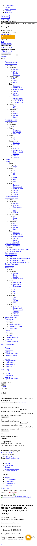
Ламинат (8, 159)
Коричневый (17, 88)
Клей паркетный (11, 328)
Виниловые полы (11, 119)
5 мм (14, 299)
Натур (15, 113)
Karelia (15, 73)
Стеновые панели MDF (17, 260)
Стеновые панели (11, 253)
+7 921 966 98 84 (6, 51)
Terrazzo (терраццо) (11, 264)
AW (10, 335)
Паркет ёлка (9, 319)
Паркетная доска (11, 62)
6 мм (14, 302)
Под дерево (17, 130)
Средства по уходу (11, 337)
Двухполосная (18, 99)
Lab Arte (16, 205)
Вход (2, 344)
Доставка (8, 11)
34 (14, 174)
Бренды (7, 352)
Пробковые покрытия (12, 244)
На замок (16, 143)
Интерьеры (9, 350)
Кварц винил (9, 266)
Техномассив (17, 207)
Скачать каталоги (11, 355)
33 (14, 139)
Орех (15, 80)
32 (14, 137)
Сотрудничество (10, 9)
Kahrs (15, 71)
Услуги (7, 7)
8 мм (14, 179)
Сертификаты (10, 364)
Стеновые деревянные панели (19, 258)
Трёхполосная (18, 102)
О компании (9, 5)
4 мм (14, 297)
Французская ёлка (15, 326)
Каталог (3, 57)
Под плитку (17, 133)
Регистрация (10, 344)
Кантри (15, 111)
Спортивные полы (11, 341)
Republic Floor (18, 279)
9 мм (14, 181)
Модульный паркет (11, 317)
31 (14, 290)
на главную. (22, 402)
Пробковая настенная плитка (19, 249)
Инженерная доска (11, 196)
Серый (15, 93)
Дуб (14, 78)
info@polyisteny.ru (12, 458)
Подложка (8, 339)
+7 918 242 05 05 (6, 47)
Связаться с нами (8, 37)
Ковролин (8, 330)
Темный (16, 242)
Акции (7, 348)
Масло (15, 108)
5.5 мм (15, 301)
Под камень (17, 132)
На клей (16, 144)
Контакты (8, 12)
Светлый (16, 91)
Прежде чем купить (12, 353)
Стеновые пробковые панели (19, 262)
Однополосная (18, 100)
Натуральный (18, 89)
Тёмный (16, 95)
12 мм (15, 178)
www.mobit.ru (12, 492)
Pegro (15, 126)
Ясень (15, 82)
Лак (14, 106)
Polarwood (16, 75)
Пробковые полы (15, 251)
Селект (15, 117)
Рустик (15, 115)
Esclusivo (16, 69)
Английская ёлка (15, 324)
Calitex (15, 273)
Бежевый (16, 86)
